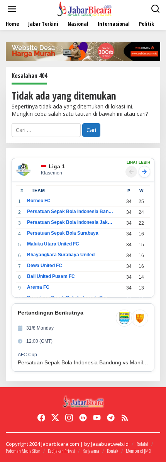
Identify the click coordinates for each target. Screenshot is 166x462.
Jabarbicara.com (60, 443)
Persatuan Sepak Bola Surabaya (62, 233)
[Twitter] (55, 418)
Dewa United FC (44, 265)
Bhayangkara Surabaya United (61, 254)
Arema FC (38, 287)
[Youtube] (97, 418)
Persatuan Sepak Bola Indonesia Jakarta (70, 222)
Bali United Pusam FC (51, 276)
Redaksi (142, 443)
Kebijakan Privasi (61, 450)
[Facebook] (41, 418)
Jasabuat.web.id (110, 443)
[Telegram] (111, 418)
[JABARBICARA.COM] (85, 8)
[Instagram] (69, 418)
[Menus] (12, 9)
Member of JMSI (138, 450)
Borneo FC (39, 200)
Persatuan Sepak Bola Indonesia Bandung (70, 211)
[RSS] (125, 418)
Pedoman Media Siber (23, 450)
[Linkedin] (83, 418)
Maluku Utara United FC (53, 244)
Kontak (112, 450)
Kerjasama (91, 450)
